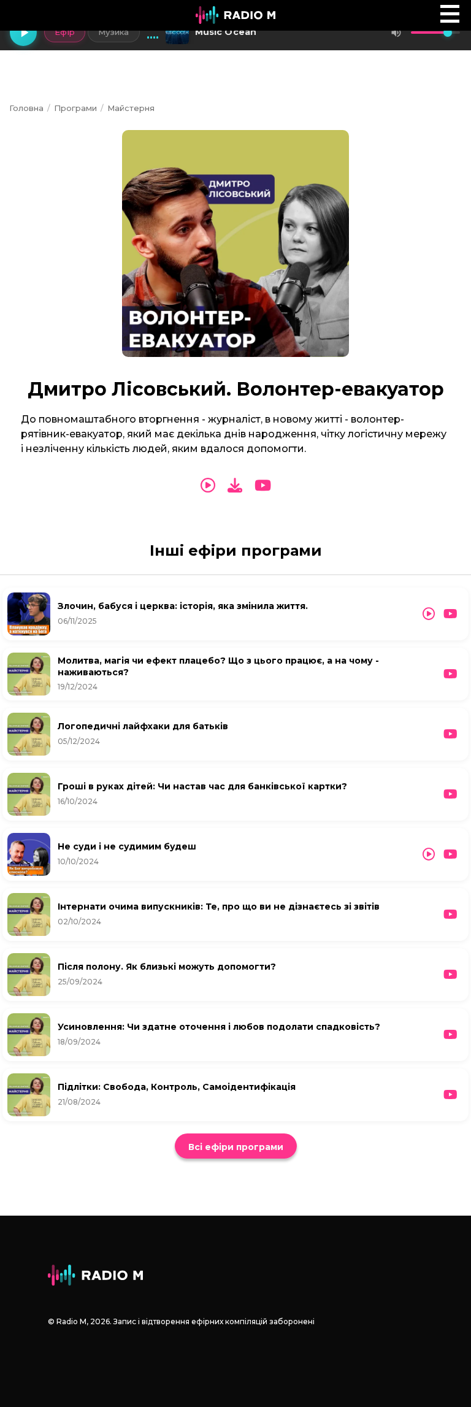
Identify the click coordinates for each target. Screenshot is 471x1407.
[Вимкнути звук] (396, 32)
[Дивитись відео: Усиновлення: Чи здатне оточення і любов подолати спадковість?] (450, 1034)
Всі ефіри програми (235, 1146)
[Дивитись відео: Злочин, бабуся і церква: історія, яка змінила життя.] (450, 614)
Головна (26, 108)
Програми (75, 108)
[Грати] (23, 32)
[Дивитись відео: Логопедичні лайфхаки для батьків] (450, 734)
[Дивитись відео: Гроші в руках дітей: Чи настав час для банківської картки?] (450, 794)
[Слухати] (208, 486)
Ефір (65, 32)
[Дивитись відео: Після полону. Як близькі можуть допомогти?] (450, 974)
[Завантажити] (235, 485)
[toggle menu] (450, 14)
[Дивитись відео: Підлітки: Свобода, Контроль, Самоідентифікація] (450, 1094)
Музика (113, 32)
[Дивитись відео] (263, 486)
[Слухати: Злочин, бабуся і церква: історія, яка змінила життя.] (428, 614)
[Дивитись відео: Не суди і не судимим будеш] (450, 854)
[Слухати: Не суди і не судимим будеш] (428, 854)
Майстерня (131, 108)
